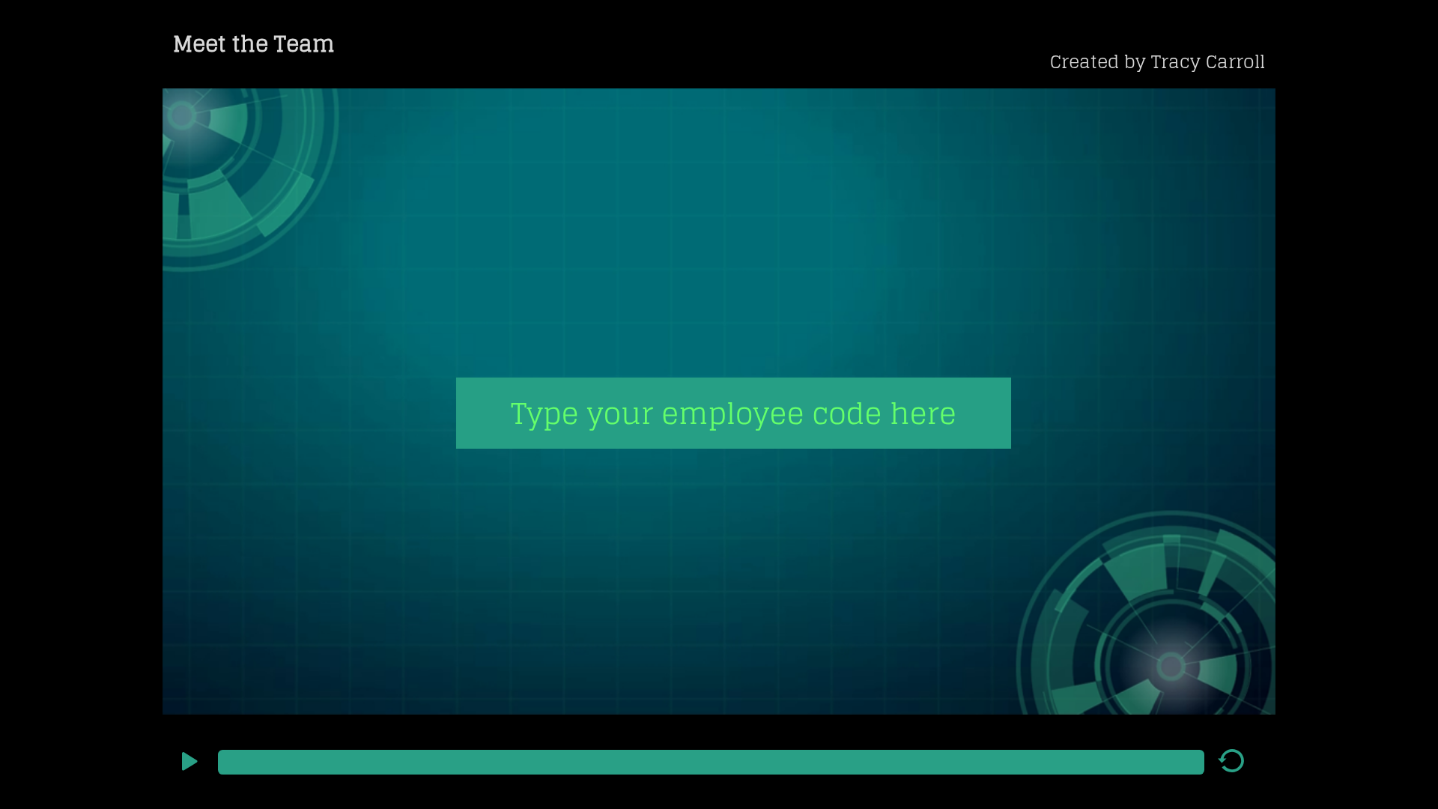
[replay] (1232, 767)
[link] (1156, 59)
